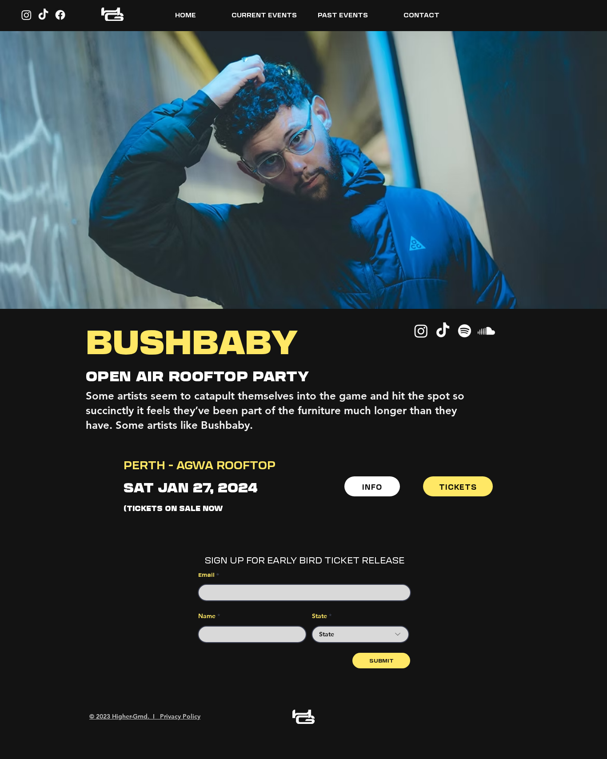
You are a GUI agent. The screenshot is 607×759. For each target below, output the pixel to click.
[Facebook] (60, 14)
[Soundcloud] (486, 331)
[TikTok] (43, 14)
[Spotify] (464, 331)
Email (206, 574)
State (319, 616)
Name (207, 616)
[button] (264, 15)
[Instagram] (26, 14)
